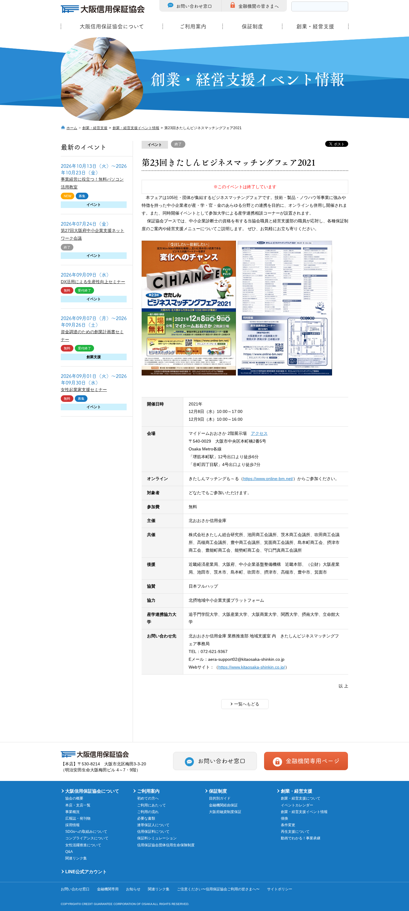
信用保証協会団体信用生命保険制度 (166, 845)
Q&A (69, 852)
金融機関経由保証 (223, 805)
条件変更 (288, 825)
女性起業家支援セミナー (84, 389)
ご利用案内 (192, 26)
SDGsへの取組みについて (86, 831)
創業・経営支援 (315, 26)
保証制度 (252, 26)
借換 (284, 818)
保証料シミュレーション (157, 838)
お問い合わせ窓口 (194, 6)
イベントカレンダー (297, 805)
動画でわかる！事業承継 (300, 838)
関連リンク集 (76, 858)
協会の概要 (74, 798)
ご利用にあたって (151, 805)
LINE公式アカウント (86, 871)
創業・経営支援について (300, 798)
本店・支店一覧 (77, 805)
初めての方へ (148, 798)
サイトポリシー (279, 889)
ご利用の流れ (148, 812)
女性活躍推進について (83, 845)
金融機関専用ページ (313, 760)
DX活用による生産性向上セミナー (93, 281)
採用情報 (72, 825)
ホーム (71, 128)
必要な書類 (146, 818)
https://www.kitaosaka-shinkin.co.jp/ (251, 667)
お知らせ (133, 889)
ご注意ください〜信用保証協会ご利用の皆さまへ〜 (218, 889)
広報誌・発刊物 (77, 818)
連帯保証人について (153, 825)
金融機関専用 (108, 889)
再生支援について (295, 831)
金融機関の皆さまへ (258, 6)
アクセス (259, 433)
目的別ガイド (220, 798)
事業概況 (72, 812)
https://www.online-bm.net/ (268, 478)
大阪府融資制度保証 (225, 812)
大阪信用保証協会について (112, 26)
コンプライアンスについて (86, 838)
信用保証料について (153, 831)
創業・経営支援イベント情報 (136, 128)
